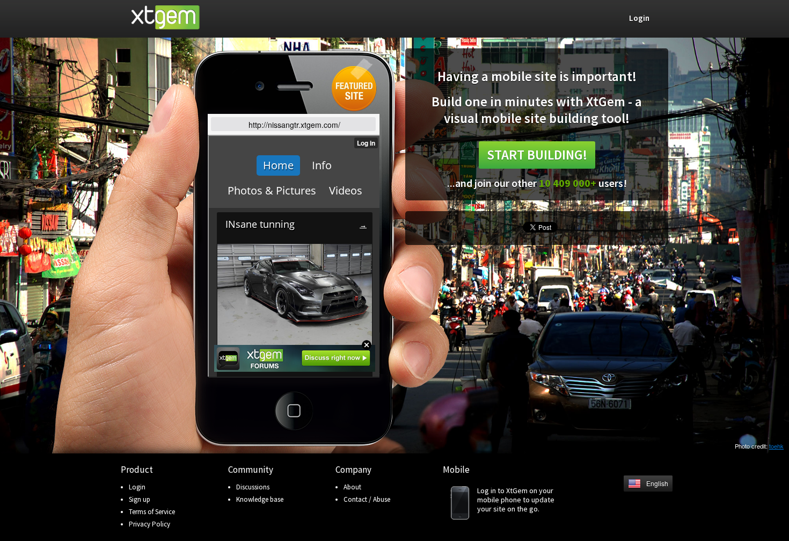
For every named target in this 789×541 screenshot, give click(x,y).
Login (137, 487)
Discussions (252, 487)
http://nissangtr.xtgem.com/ (294, 124)
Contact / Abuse (367, 499)
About (352, 487)
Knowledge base (259, 499)
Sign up (139, 499)
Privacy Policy (149, 524)
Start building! (537, 154)
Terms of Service (152, 511)
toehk (776, 446)
